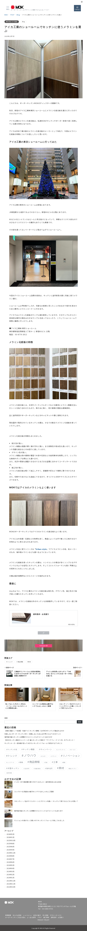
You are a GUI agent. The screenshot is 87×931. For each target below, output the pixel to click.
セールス (73, 749)
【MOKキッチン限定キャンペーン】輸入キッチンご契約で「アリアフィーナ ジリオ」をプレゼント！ (39, 740)
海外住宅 (49, 768)
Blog (23, 21)
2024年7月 (10, 859)
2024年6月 (10, 862)
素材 (29, 662)
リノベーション (71, 755)
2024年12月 (11, 853)
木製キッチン (13, 768)
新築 (64, 762)
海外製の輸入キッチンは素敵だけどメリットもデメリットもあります (28, 737)
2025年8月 (10, 843)
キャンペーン (46, 749)
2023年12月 (11, 881)
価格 (21, 762)
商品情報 (20, 662)
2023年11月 (11, 884)
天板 (46, 762)
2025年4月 (10, 850)
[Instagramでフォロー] (82, 2)
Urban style (41, 549)
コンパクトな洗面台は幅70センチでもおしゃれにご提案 (34, 792)
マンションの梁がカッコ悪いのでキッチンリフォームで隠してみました (39, 820)
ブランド (54, 756)
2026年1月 (10, 837)
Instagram (42, 646)
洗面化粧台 (38, 768)
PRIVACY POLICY (43, 920)
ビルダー (44, 756)
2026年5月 (10, 834)
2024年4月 (10, 868)
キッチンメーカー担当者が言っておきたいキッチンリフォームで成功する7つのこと (33, 743)
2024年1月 (10, 878)
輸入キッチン (72, 768)
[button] (43, 632)
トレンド (10, 662)
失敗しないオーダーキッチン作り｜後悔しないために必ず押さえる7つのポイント (32, 734)
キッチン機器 (28, 749)
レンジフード (10, 762)
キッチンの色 (12, 749)
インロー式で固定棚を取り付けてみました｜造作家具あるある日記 (37, 782)
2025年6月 (10, 847)
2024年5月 (10, 865)
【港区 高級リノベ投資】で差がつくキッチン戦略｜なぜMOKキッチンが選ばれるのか (34, 731)
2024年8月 (10, 856)
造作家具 (9, 773)
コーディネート (61, 749)
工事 (55, 762)
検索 (6, 718)
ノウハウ (30, 755)
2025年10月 (11, 840)
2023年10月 (11, 887)
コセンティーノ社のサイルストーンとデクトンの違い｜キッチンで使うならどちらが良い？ (46, 801)
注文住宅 (27, 768)
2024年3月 (10, 871)
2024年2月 (10, 874)
